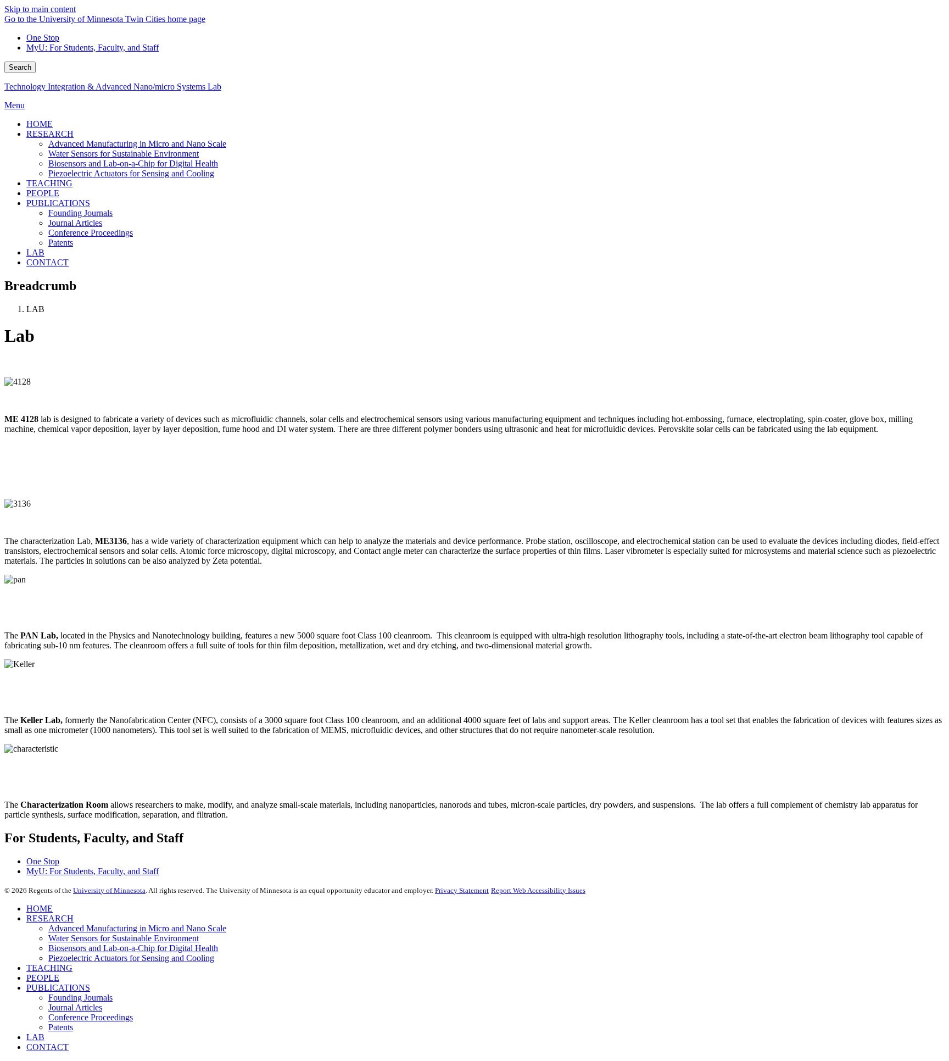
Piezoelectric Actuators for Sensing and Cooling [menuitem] (131, 173)
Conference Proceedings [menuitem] (90, 232)
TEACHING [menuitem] (49, 183)
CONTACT (47, 1047)
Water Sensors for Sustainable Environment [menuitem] (123, 153)
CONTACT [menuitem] (47, 262)
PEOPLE (42, 977)
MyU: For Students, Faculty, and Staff (92, 47)
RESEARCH (50, 918)
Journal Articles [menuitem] (75, 222)
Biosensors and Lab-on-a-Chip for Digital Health (133, 948)
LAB (35, 1037)
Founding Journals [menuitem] (80, 213)
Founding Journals (80, 997)
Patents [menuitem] (60, 242)
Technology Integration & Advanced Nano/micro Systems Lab (112, 86)
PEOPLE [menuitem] (42, 193)
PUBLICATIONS (58, 987)
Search (20, 67)
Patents (60, 1027)
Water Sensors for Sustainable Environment (123, 938)
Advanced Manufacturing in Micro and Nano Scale (137, 928)
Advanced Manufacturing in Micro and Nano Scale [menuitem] (137, 143)
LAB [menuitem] (35, 252)
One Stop (42, 37)
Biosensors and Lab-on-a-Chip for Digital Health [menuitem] (133, 163)
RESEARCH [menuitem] (50, 133)
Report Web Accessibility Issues (538, 890)
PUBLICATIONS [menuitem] (58, 203)
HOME (39, 908)
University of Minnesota (109, 890)
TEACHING (49, 968)
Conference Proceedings (90, 1017)
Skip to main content (40, 9)
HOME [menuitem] (39, 124)
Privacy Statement (462, 890)
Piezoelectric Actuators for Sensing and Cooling (131, 958)
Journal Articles (75, 1007)
